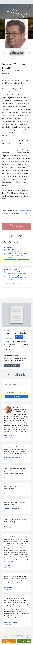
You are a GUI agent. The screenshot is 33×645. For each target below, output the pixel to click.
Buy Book (19, 337)
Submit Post (16, 396)
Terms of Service (21, 637)
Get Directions (10, 261)
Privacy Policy (11, 637)
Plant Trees (23, 261)
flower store (23, 213)
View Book (9, 337)
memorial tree (24, 210)
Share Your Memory (12, 365)
